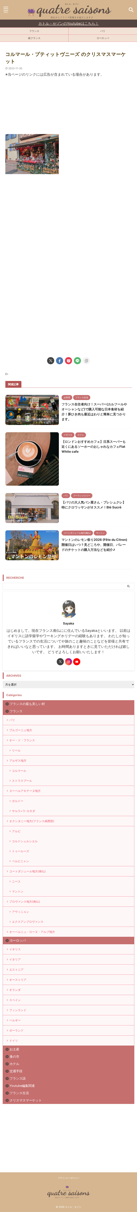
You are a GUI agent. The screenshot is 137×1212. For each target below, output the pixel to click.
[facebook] (59, 360)
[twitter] (50, 360)
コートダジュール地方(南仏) (27, 871)
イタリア (15, 959)
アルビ (16, 831)
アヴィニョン (20, 911)
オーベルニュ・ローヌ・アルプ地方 (32, 932)
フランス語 (18, 1078)
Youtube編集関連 (22, 1086)
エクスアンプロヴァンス (27, 921)
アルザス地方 (17, 760)
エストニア (16, 969)
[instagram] (68, 661)
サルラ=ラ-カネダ (23, 811)
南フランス (34, 38)
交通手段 (16, 1071)
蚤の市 (14, 1056)
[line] (77, 360)
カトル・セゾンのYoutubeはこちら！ (68, 23)
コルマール (19, 770)
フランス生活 (19, 1093)
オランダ (15, 990)
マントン (17, 891)
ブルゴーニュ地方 (20, 730)
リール (16, 750)
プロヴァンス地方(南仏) (24, 901)
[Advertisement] (68, 107)
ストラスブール (22, 780)
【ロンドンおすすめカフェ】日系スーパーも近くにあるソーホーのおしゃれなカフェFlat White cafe (94, 446)
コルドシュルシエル (25, 841)
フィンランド (17, 1010)
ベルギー (15, 1020)
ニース (16, 881)
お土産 (14, 1049)
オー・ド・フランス (22, 740)
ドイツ (13, 1040)
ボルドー (17, 801)
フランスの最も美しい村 (27, 704)
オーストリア (17, 979)
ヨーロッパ (103, 38)
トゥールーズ (20, 851)
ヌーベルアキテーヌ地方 (25, 791)
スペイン (15, 1000)
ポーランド (16, 1030)
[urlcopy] (86, 360)
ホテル (14, 1064)
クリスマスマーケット (26, 1100)
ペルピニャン (20, 861)
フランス (34, 30)
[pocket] (68, 360)
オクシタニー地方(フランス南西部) (31, 821)
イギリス (15, 949)
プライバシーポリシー (68, 1178)
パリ (102, 30)
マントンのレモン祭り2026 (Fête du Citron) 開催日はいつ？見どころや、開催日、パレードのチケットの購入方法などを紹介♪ (94, 545)
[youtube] (76, 661)
